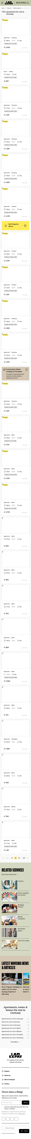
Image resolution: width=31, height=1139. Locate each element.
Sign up (26, 1102)
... (9, 858)
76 (12, 858)
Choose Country (9, 1128)
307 (24, 858)
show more (14, 1042)
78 (19, 858)
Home (3, 8)
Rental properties (17, 8)
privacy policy (22, 1113)
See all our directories (9, 874)
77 (15, 858)
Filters (26, 1131)
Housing (9, 8)
